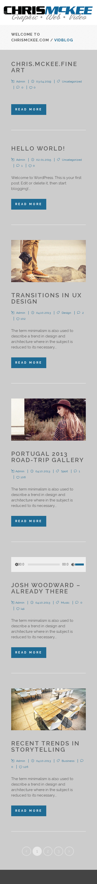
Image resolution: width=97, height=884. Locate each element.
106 (23, 477)
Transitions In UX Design (46, 298)
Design (66, 313)
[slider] (80, 561)
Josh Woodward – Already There (46, 588)
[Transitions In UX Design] (48, 261)
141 (23, 608)
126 (25, 767)
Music (65, 602)
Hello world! (38, 148)
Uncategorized (72, 81)
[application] (48, 564)
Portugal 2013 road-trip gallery (47, 457)
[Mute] (73, 564)
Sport (64, 471)
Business (68, 761)
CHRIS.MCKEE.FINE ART (44, 67)
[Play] (16, 564)
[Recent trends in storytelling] (48, 709)
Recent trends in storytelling (45, 746)
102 (23, 319)
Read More (28, 109)
